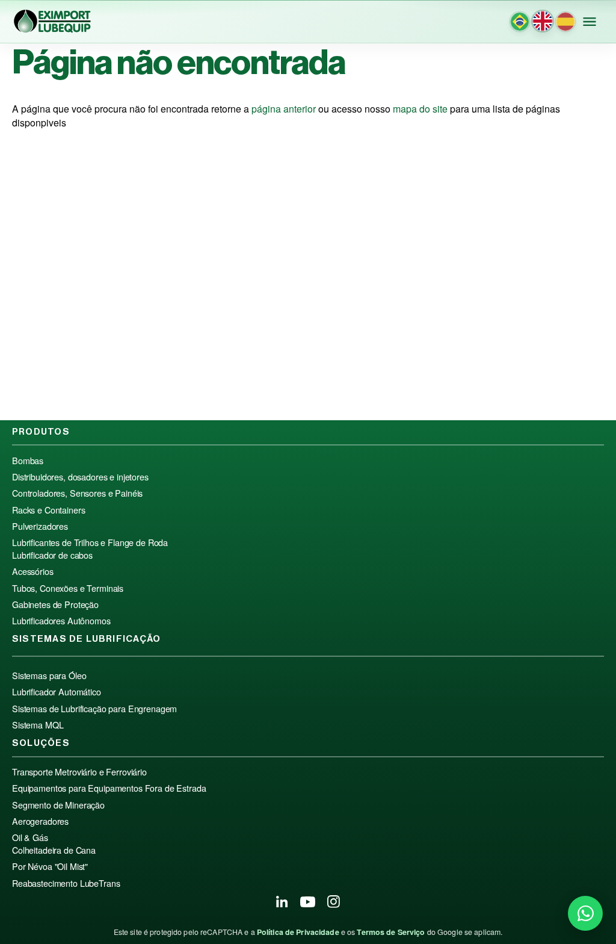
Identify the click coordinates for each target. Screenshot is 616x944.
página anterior (283, 109)
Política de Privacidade (298, 932)
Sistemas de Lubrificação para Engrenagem (94, 709)
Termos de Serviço (391, 932)
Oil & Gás (30, 837)
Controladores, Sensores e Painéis (77, 493)
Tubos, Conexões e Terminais (67, 588)
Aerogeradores (40, 821)
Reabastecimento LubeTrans (66, 883)
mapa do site (420, 109)
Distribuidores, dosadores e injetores (80, 477)
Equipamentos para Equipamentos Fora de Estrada (109, 788)
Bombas (27, 461)
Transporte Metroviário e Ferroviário (79, 772)
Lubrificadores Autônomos (61, 621)
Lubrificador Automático (56, 692)
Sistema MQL (37, 725)
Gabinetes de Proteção (55, 604)
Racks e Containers (48, 510)
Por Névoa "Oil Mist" (50, 866)
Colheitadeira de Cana (54, 850)
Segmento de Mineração (58, 805)
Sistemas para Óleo (49, 675)
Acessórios (33, 571)
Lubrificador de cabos (52, 555)
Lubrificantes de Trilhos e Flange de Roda (90, 542)
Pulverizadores (40, 526)
